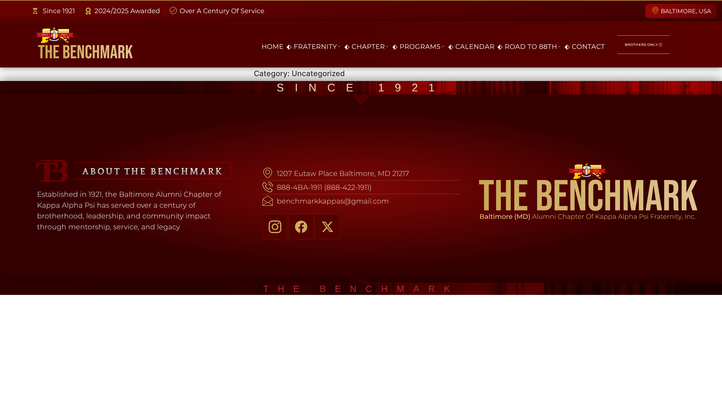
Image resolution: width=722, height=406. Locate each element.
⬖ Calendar (471, 47)
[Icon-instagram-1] (274, 226)
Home (273, 47)
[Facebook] (301, 226)
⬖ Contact (585, 47)
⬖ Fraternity (312, 47)
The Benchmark (85, 52)
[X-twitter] (327, 226)
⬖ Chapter (364, 47)
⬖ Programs (416, 47)
